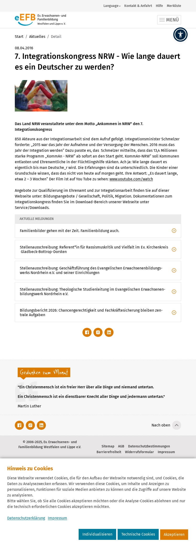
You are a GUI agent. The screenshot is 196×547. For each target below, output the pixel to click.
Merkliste (174, 6)
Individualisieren (97, 534)
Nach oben (161, 425)
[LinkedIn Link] (109, 332)
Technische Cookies (138, 534)
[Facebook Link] (87, 332)
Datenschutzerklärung (26, 518)
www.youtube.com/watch (131, 179)
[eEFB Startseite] (40, 19)
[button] (180, 35)
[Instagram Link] (98, 332)
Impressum (57, 518)
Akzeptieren (174, 534)
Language (111, 6)
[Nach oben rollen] (176, 425)
